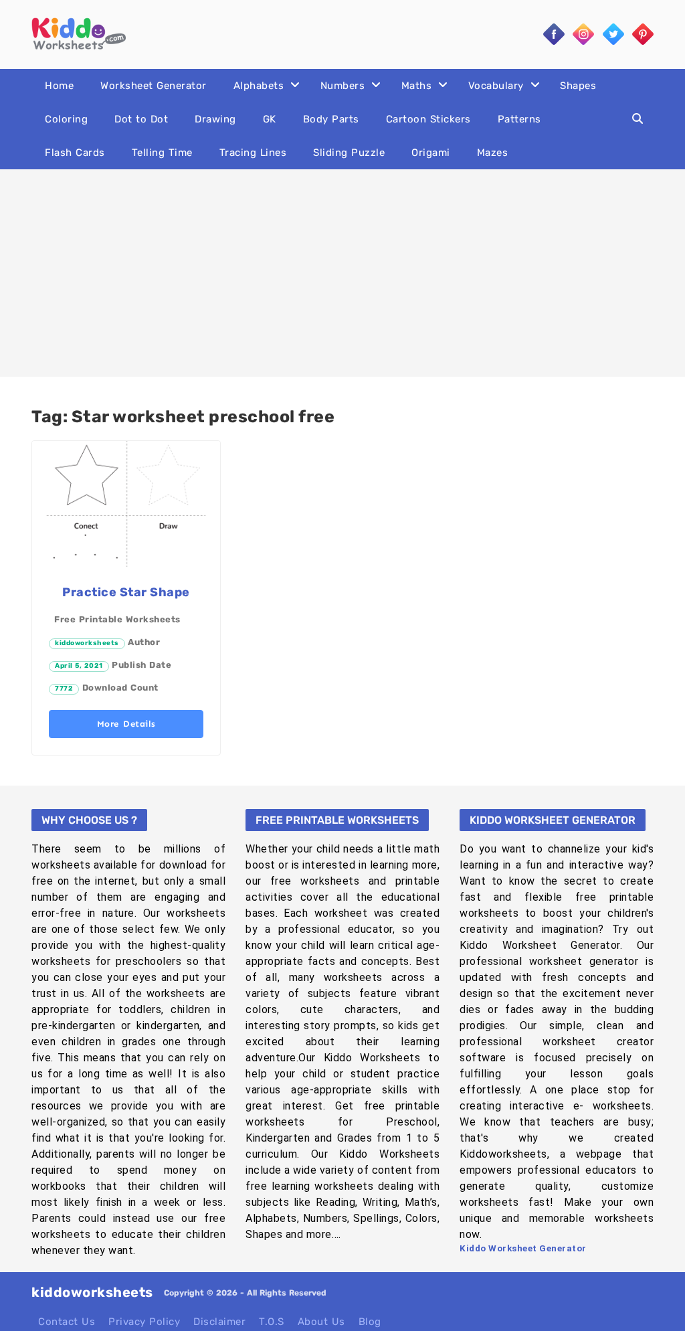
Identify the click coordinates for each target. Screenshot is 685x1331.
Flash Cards (75, 153)
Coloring (66, 119)
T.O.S (271, 1322)
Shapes (578, 86)
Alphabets (258, 86)
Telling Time (162, 153)
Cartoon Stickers (428, 119)
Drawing (215, 119)
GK (269, 119)
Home (59, 86)
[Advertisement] (342, 273)
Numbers (342, 86)
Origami (430, 153)
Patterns (519, 119)
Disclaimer (219, 1322)
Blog (370, 1322)
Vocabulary (496, 86)
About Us (321, 1322)
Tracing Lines (253, 153)
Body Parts (331, 119)
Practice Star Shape (126, 592)
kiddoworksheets (87, 643)
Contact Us (66, 1322)
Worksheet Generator (153, 86)
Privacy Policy (144, 1322)
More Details (126, 724)
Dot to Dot (141, 119)
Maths (416, 86)
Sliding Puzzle (349, 153)
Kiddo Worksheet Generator (523, 1248)
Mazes (492, 153)
